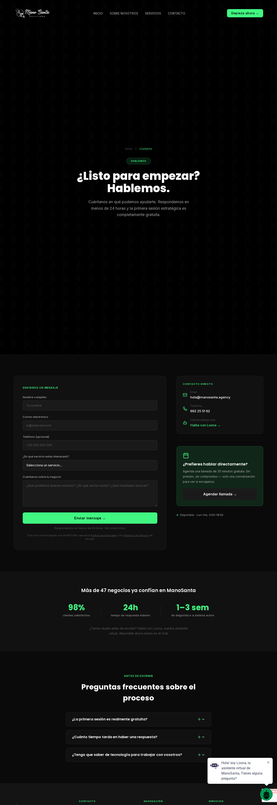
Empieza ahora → (245, 13)
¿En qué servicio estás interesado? (46, 456)
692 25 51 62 (200, 411)
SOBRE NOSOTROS (124, 13)
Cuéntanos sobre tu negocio (42, 476)
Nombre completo (35, 397)
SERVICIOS (153, 13)
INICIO (98, 13)
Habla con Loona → (205, 425)
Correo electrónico (35, 417)
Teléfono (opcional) (36, 436)
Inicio (128, 148)
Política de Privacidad (103, 535)
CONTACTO (176, 13)
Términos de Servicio (136, 535)
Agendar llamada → (220, 494)
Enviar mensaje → (90, 518)
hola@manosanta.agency (210, 397)
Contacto (146, 148)
